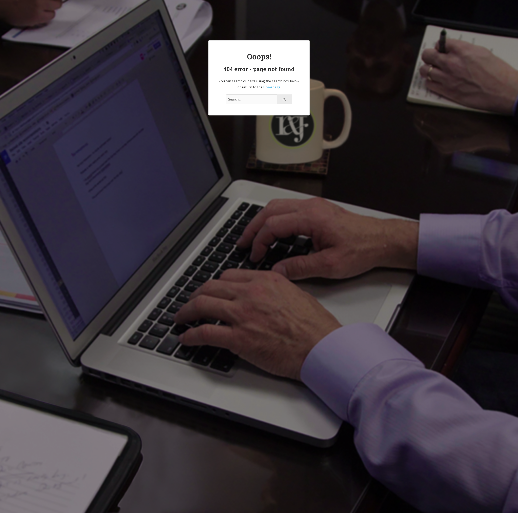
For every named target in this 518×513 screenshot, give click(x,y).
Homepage (271, 87)
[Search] (284, 99)
